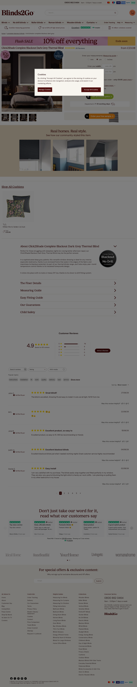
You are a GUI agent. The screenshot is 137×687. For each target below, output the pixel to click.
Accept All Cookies (91, 90)
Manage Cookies (45, 89)
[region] (69, 82)
